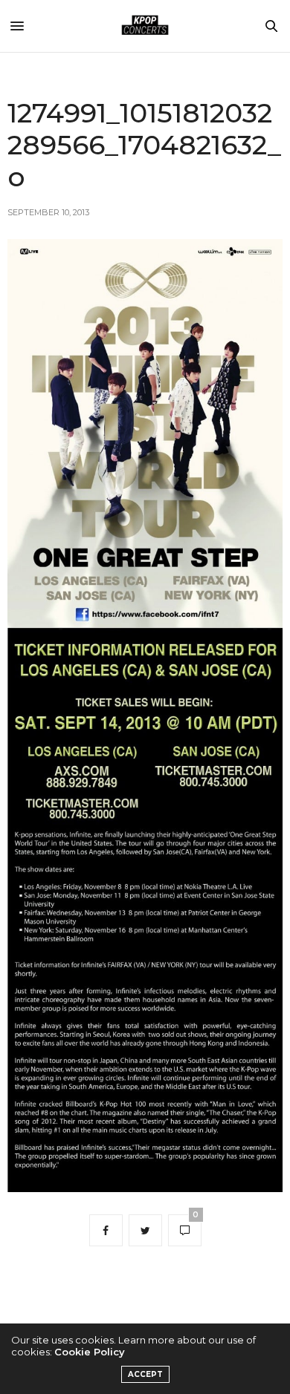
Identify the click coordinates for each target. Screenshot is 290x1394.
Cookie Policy (89, 1352)
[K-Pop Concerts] (145, 26)
